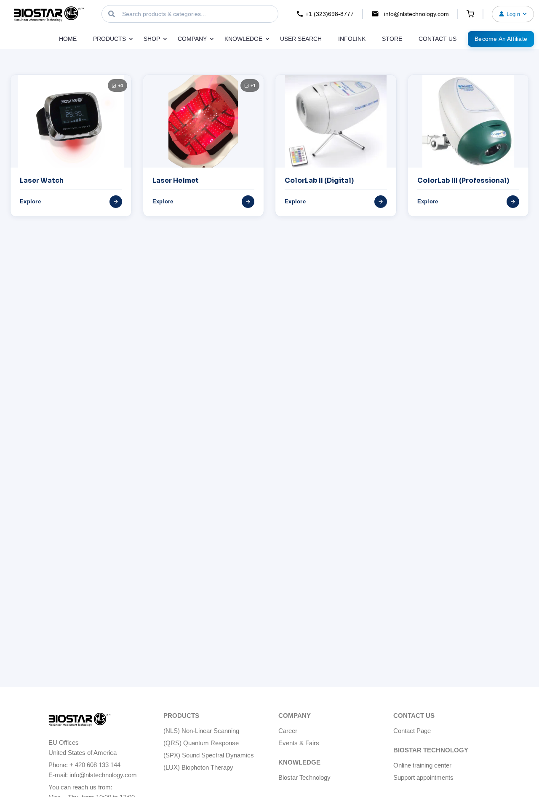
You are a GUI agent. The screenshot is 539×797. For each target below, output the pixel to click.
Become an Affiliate (501, 38)
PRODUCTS (110, 38)
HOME (68, 38)
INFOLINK (352, 38)
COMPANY (193, 38)
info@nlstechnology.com (416, 14)
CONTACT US (437, 38)
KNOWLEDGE (244, 38)
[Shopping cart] (470, 14)
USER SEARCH (301, 38)
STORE (392, 38)
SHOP (153, 38)
